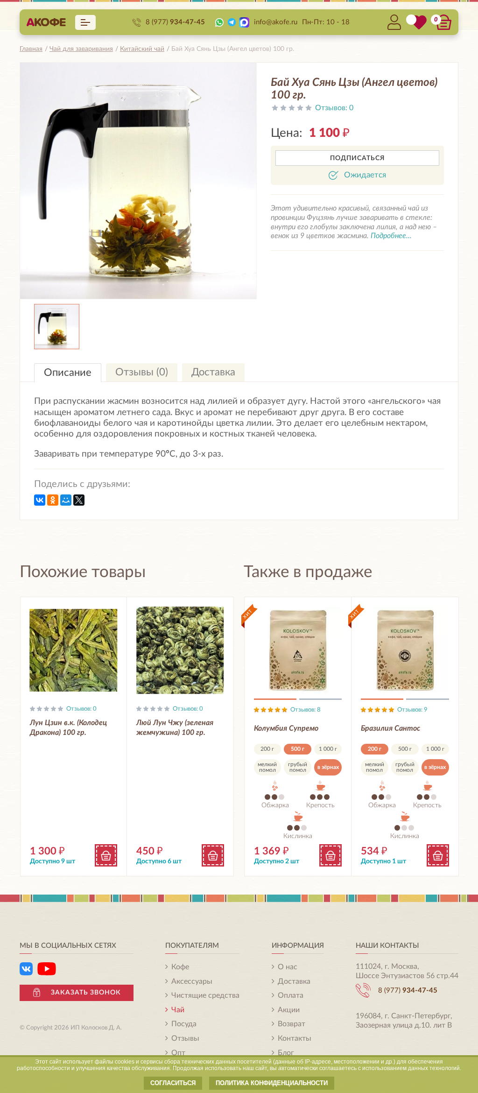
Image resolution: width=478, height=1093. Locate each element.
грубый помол (297, 767)
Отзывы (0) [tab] (141, 372)
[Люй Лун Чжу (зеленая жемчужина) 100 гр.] (180, 650)
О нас (287, 967)
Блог (286, 1053)
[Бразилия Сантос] (405, 650)
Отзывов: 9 (412, 710)
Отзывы (185, 1038)
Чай (177, 1010)
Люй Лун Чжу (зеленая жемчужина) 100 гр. (174, 727)
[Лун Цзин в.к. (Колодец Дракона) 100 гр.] (74, 650)
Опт (178, 1053)
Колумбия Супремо (286, 728)
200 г (267, 749)
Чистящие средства (205, 995)
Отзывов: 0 (81, 709)
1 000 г (328, 749)
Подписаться (357, 158)
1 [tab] (275, 700)
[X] (78, 500)
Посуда (184, 1024)
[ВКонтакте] (39, 500)
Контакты (294, 1038)
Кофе (180, 967)
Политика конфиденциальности (272, 1082)
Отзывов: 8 (305, 710)
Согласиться (173, 1082)
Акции (289, 1010)
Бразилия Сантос (390, 728)
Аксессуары (191, 981)
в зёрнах (328, 767)
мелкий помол (267, 767)
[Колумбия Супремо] (298, 650)
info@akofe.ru (275, 22)
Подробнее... (391, 236)
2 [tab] (320, 700)
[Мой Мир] (65, 500)
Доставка (294, 981)
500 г (297, 749)
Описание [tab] (67, 372)
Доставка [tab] (213, 372)
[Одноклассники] (52, 500)
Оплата (290, 995)
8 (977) (175, 22)
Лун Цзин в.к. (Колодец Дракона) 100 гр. (68, 727)
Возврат (291, 1024)
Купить (106, 855)
